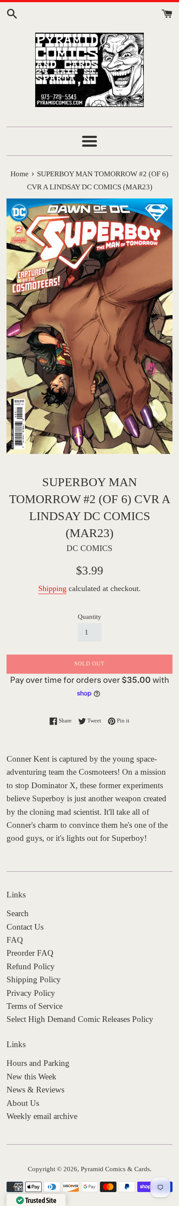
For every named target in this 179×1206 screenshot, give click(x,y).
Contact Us (25, 926)
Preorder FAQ (30, 952)
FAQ (15, 939)
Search (18, 913)
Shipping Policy (34, 979)
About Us (23, 1103)
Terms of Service (35, 1006)
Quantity (89, 616)
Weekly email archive (42, 1116)
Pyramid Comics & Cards (115, 1168)
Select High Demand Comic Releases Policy (80, 1019)
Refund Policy (31, 966)
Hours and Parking (38, 1063)
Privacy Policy (31, 993)
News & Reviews (35, 1089)
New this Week (31, 1076)
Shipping (52, 588)
